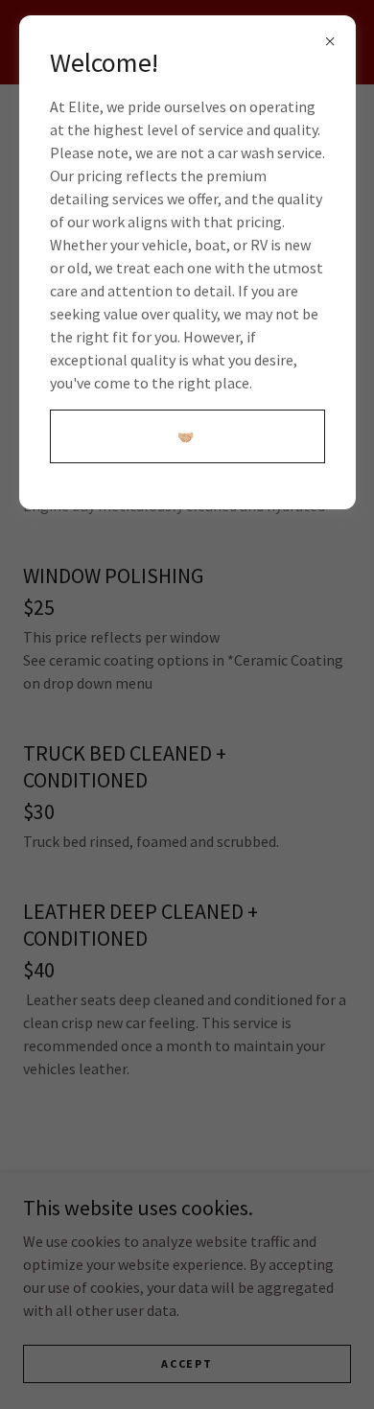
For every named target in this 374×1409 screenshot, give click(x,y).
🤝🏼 (186, 436)
